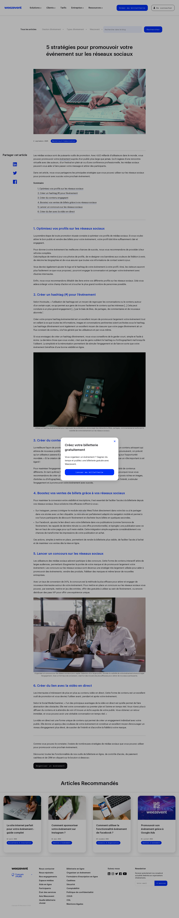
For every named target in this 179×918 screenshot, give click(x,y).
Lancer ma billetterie (89, 472)
